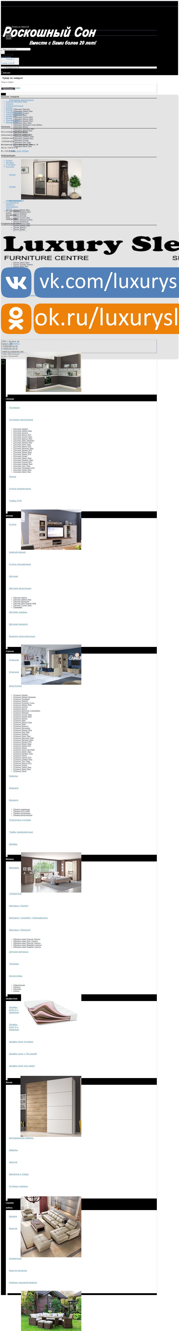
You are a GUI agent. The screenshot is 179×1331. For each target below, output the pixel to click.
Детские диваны (18, 612)
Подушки (17, 989)
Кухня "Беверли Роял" (22, 212)
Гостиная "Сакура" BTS (23, 462)
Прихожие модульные (21, 100)
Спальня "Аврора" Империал (25, 697)
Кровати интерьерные (22, 813)
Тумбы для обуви (19, 151)
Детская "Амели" (20, 598)
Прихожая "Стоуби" (21, 140)
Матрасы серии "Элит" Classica (26, 941)
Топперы (14, 964)
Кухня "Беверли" (20, 214)
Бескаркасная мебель (21, 1138)
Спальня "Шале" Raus (22, 769)
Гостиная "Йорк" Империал (24, 441)
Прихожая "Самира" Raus (23, 138)
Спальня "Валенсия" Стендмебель (27, 711)
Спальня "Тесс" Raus (22, 761)
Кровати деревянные (22, 809)
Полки (12, 476)
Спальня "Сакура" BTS (22, 757)
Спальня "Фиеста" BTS (23, 763)
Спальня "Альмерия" (22, 699)
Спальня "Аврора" (21, 695)
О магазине (10, 165)
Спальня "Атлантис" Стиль (24, 703)
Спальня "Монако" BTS (23, 742)
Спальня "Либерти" (21, 734)
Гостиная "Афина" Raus (23, 431)
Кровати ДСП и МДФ (22, 811)
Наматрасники (19, 985)
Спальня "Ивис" (20, 720)
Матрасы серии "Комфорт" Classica (27, 947)
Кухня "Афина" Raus (22, 210)
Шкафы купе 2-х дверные (14, 1010)
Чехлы (16, 991)
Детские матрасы (18, 952)
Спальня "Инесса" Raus (23, 722)
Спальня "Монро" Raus (22, 744)
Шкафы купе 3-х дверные (14, 1027)
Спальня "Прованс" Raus (23, 754)
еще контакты (6, 57)
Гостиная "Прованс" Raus (23, 460)
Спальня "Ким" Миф (21, 732)
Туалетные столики (20, 820)
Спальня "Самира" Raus (23, 759)
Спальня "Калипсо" (21, 726)
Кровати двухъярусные (22, 636)
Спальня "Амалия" (21, 701)
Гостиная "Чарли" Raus (23, 470)
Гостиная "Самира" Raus (23, 464)
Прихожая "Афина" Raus (23, 111)
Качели (13, 1216)
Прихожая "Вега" (13, 120)
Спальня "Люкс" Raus (22, 736)
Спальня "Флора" (20, 765)
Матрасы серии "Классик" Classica (27, 939)
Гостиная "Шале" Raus (22, 472)
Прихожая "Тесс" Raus (22, 142)
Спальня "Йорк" (20, 724)
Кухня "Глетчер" (20, 216)
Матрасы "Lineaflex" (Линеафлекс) (28, 918)
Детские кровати (18, 624)
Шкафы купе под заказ (22, 1066)
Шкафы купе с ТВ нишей (23, 1054)
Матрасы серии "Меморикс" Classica (28, 945)
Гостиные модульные (21, 419)
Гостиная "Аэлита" (21, 433)
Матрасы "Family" (19, 906)
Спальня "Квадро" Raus (23, 730)
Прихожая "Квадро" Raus (23, 121)
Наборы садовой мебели (23, 1282)
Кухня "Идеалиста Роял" (23, 220)
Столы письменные (20, 564)
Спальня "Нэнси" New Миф (24, 750)
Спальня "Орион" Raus (22, 752)
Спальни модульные (14, 106)
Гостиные (14, 407)
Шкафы (13, 844)
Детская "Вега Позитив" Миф (25, 603)
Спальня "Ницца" (20, 748)
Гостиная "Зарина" (21, 429)
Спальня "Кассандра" (22, 728)
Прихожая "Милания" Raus (24, 129)
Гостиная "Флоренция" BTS (24, 468)
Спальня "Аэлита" (21, 707)
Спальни (14, 660)
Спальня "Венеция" (21, 713)
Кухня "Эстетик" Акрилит (23, 264)
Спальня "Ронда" (20, 755)
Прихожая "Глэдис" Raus (23, 117)
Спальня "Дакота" (21, 718)
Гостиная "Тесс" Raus (22, 466)
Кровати (13, 800)
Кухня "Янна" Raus (21, 266)
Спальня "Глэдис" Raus (23, 715)
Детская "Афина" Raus (22, 599)
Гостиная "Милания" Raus (23, 448)
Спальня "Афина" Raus (23, 705)
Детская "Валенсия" (21, 601)
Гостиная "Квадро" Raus (23, 442)
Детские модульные (20, 588)
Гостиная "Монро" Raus (23, 452)
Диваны (13, 1150)
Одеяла (17, 987)
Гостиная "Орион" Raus (23, 458)
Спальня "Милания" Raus (23, 740)
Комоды (13, 776)
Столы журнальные (20, 488)
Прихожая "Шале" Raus (23, 146)
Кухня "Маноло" (20, 227)
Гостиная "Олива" (21, 456)
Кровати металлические (23, 815)
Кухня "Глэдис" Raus (22, 218)
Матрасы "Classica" (20, 930)
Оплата (9, 160)
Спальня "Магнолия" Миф (24, 738)
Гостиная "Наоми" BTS (22, 454)
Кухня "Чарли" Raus (21, 262)
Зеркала (14, 788)
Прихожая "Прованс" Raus (24, 136)
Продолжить (8, 89)
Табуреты (14, 343)
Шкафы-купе (11, 116)
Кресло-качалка (18, 1270)
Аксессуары (15, 976)
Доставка (10, 163)
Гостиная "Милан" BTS (22, 446)
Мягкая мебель (12, 122)
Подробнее (18, 607)
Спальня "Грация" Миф (23, 716)
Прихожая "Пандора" (22, 109)
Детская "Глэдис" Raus (23, 605)
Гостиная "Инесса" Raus (23, 439)
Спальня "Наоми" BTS (22, 746)
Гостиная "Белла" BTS (22, 435)
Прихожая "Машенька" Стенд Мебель (28, 125)
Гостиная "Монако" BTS (23, 450)
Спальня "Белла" (20, 709)
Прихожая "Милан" (21, 127)
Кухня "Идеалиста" (21, 221)
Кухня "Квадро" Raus (22, 225)
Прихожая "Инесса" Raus (23, 119)
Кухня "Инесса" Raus (22, 223)
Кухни (12, 174)
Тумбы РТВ (15, 501)
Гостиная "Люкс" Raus (22, 444)
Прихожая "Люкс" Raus (23, 123)
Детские (13, 576)
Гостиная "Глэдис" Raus (23, 437)
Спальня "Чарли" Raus (22, 767)
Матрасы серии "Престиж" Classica (27, 943)
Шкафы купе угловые (21, 1042)
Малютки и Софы (19, 1174)
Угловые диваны (18, 1186)
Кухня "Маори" (19, 229)
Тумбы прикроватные (21, 832)
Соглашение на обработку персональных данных (12, 205)
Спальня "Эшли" (20, 771)
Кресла (13, 1162)
